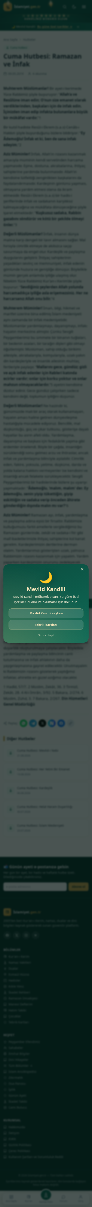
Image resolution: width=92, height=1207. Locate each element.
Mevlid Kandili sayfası (46, 613)
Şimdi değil (46, 635)
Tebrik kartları (46, 625)
